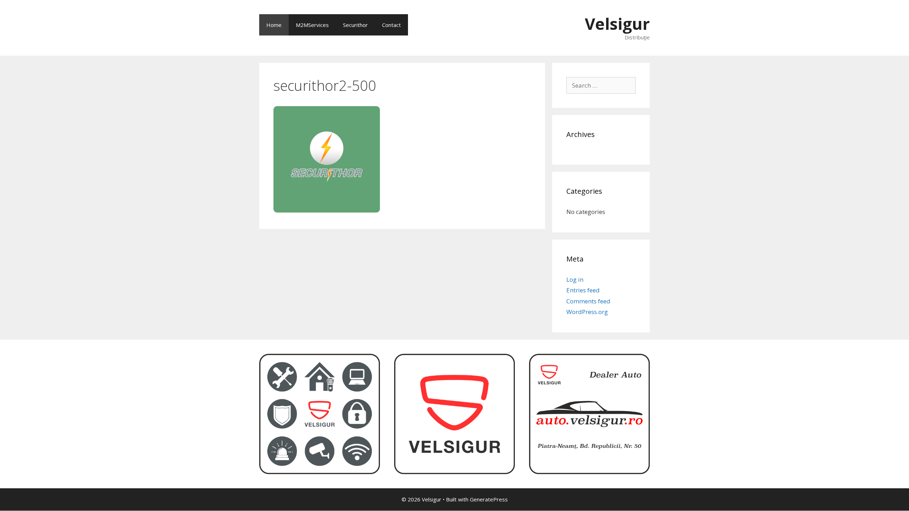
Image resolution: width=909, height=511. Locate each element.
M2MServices (312, 24)
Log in (574, 279)
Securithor (355, 24)
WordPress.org (587, 312)
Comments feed (588, 301)
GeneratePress (489, 499)
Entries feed (583, 290)
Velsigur (617, 23)
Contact (391, 24)
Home (274, 24)
